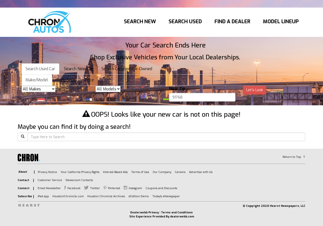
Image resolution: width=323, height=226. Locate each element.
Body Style (66, 80)
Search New (140, 21)
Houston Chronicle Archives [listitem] (106, 196)
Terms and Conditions (177, 212)
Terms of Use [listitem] (140, 172)
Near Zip (177, 88)
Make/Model (36, 80)
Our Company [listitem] (162, 172)
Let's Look (254, 90)
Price (89, 80)
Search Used (185, 21)
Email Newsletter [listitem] (49, 188)
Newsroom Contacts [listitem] (79, 180)
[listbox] (38, 89)
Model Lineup (281, 21)
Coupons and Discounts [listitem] (161, 188)
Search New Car (78, 68)
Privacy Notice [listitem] (47, 172)
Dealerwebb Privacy (144, 212)
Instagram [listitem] (135, 188)
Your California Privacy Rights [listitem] (80, 172)
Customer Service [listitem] (50, 180)
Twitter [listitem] (95, 188)
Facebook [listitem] (73, 188)
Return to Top (292, 157)
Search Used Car (40, 68)
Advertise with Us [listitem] (200, 172)
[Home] (51, 22)
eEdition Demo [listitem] (138, 196)
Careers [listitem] (180, 172)
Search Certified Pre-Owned (126, 68)
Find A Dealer (232, 21)
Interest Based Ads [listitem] (115, 172)
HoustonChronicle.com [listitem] (68, 196)
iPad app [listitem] (43, 196)
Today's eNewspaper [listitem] (166, 196)
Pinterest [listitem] (114, 188)
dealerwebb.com (182, 216)
